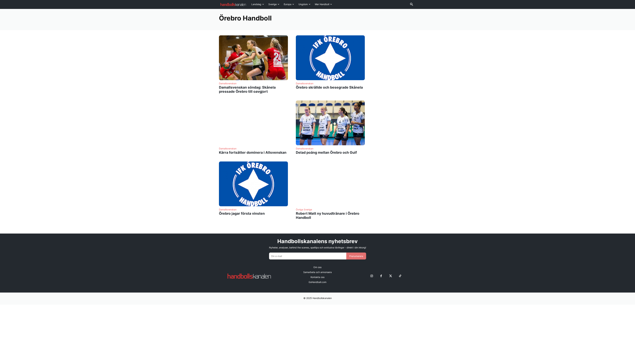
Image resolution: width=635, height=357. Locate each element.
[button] (411, 4)
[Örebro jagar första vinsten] (253, 183)
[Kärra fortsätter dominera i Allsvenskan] (253, 122)
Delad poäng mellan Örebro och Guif (326, 152)
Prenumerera (356, 256)
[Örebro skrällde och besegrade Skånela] (330, 57)
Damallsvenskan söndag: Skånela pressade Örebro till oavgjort (247, 89)
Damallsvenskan (227, 83)
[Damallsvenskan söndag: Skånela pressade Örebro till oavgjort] (253, 57)
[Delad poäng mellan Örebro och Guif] (330, 122)
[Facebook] (381, 276)
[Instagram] (371, 276)
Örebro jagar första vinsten (242, 213)
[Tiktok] (400, 276)
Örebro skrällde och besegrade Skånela (329, 87)
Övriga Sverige (304, 209)
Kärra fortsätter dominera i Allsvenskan (252, 152)
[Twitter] (390, 276)
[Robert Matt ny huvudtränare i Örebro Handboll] (330, 183)
